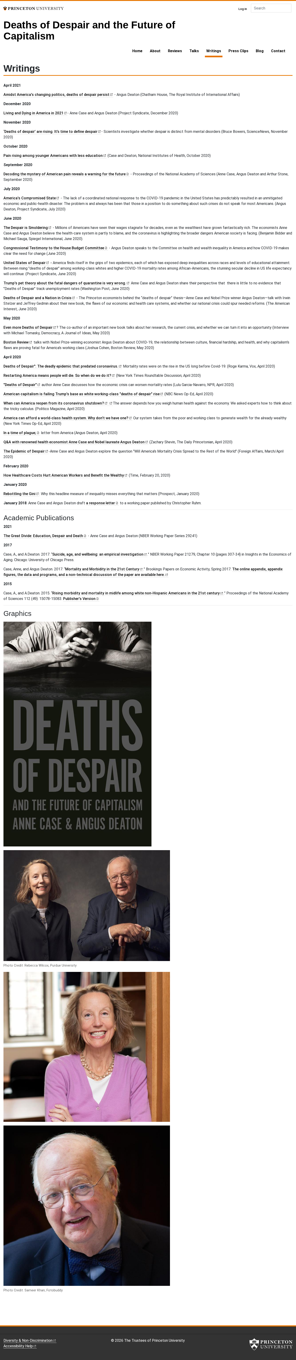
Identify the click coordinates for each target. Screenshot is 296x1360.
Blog (260, 51)
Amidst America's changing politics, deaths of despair (56, 94)
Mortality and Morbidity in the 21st (102, 569)
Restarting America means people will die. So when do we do (57, 375)
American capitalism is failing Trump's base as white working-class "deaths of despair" (81, 394)
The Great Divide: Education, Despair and (43, 536)
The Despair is (25, 227)
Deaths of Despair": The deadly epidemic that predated (60, 366)
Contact (278, 51)
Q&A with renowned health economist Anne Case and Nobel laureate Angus (74, 442)
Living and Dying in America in (33, 113)
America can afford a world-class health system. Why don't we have (65, 418)
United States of (24, 263)
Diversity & (27, 1340)
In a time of (19, 433)
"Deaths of (20, 385)
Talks (194, 51)
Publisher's (79, 598)
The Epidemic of (24, 451)
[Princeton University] (33, 8)
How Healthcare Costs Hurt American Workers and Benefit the (63, 475)
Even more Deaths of (27, 327)
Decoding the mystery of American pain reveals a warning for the (64, 174)
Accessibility (18, 1346)
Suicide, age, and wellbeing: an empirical (97, 554)
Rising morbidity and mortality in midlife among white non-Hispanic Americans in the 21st (136, 593)
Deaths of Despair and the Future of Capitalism (89, 30)
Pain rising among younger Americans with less (53, 155)
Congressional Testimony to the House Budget (53, 248)
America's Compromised (29, 198)
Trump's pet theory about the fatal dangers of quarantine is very (64, 283)
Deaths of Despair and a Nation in (37, 298)
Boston (16, 342)
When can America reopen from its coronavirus (53, 403)
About (155, 51)
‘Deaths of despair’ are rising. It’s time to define (50, 131)
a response (100, 503)
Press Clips (238, 51)
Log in (242, 9)
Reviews (175, 51)
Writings (214, 51)
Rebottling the (19, 494)
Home (137, 51)
